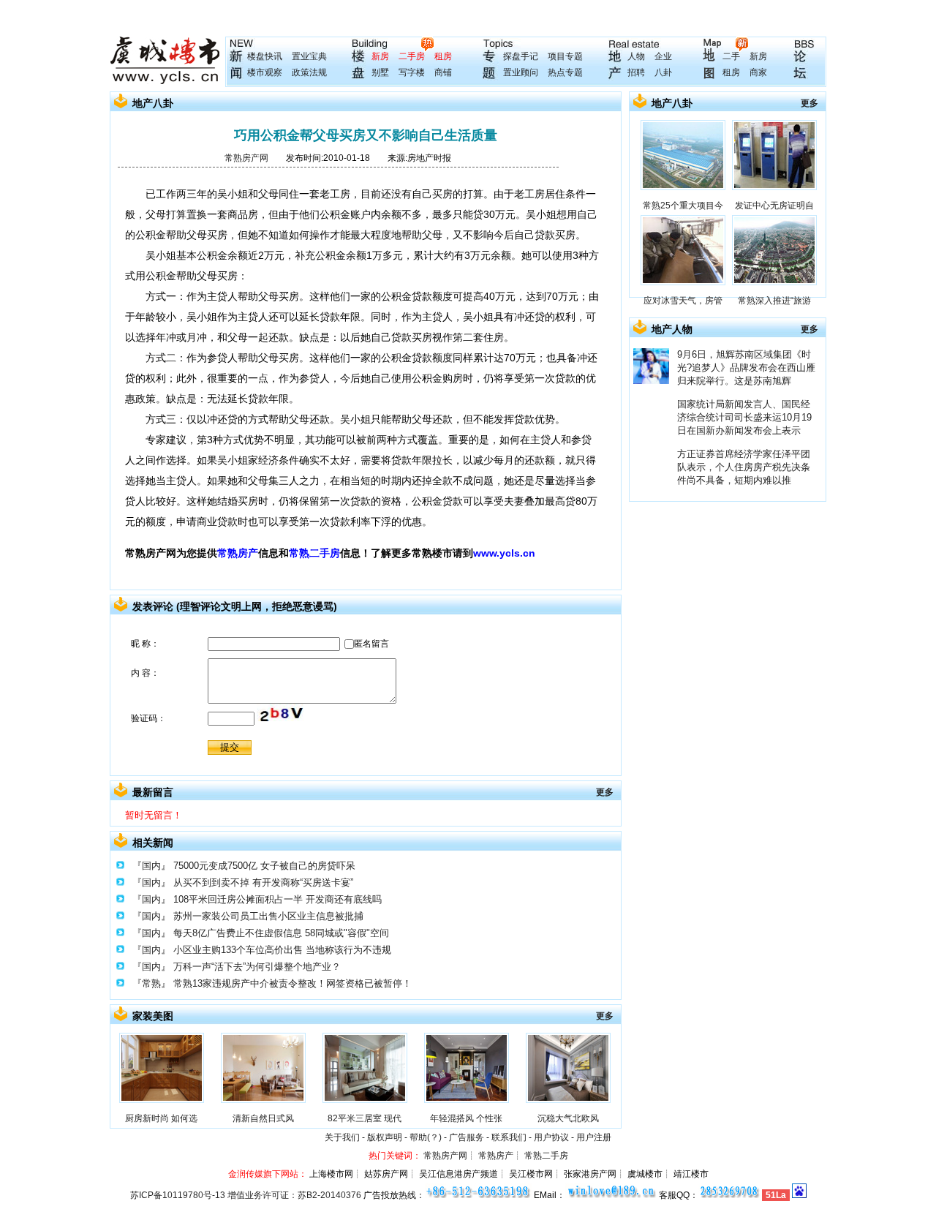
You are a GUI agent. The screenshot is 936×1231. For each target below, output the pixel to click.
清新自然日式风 (263, 1118)
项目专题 (565, 56)
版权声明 (384, 1137)
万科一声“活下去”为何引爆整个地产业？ (257, 966)
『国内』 (151, 865)
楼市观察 (264, 72)
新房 (380, 56)
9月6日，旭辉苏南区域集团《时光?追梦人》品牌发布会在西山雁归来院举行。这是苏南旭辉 (746, 367)
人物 (636, 56)
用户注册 (593, 1137)
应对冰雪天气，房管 (683, 300)
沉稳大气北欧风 (568, 1118)
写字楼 (412, 72)
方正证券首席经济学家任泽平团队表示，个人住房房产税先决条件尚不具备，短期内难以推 (743, 467)
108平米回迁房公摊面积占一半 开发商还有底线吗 (277, 899)
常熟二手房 (314, 553)
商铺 (443, 72)
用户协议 (551, 1137)
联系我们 (508, 1137)
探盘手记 (520, 56)
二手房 (412, 56)
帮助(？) (426, 1137)
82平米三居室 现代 (364, 1118)
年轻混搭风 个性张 (466, 1118)
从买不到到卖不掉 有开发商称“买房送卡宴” (263, 882)
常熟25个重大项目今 (683, 205)
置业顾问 (520, 72)
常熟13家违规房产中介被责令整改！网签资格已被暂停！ (292, 983)
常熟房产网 (246, 158)
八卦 (663, 72)
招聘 (636, 72)
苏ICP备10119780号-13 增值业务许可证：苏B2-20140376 (245, 1195)
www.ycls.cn (504, 553)
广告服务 (466, 1137)
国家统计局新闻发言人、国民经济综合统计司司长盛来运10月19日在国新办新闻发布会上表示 (744, 417)
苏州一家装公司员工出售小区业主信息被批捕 (268, 916)
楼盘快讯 (264, 56)
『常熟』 (151, 983)
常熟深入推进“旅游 (774, 300)
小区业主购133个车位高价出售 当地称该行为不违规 (282, 949)
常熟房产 (237, 553)
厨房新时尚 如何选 (161, 1118)
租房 (443, 56)
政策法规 (309, 72)
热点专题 (565, 72)
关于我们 (342, 1137)
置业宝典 (309, 56)
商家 (758, 72)
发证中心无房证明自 (774, 205)
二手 (731, 56)
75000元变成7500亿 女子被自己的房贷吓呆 (264, 865)
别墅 (380, 72)
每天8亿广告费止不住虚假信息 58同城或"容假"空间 (281, 932)
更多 (605, 792)
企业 (663, 56)
